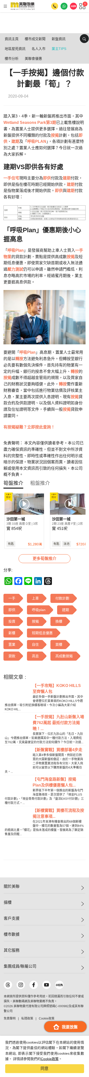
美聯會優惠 (33, 58)
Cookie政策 (50, 1059)
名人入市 (38, 49)
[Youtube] (46, 985)
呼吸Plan (15, 250)
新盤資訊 (59, 39)
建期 (15, 141)
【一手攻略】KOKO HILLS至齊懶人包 (57, 689)
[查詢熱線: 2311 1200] (54, 6)
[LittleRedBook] (59, 985)
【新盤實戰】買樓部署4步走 (57, 750)
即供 (47, 178)
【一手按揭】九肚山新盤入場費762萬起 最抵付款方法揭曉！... (58, 723)
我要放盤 (70, 1027)
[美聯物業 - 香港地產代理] (22, 6)
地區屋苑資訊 (15, 49)
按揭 (55, 135)
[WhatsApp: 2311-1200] (64, 6)
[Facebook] (33, 985)
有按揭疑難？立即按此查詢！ (29, 427)
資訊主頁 (12, 39)
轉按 (19, 359)
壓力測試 (15, 269)
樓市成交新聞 (35, 39)
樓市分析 (12, 58)
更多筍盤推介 (44, 558)
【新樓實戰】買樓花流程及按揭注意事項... (58, 813)
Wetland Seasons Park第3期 (29, 122)
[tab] (13, 483)
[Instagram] (21, 985)
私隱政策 (27, 1018)
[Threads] (8, 985)
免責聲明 (10, 1018)
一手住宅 (11, 178)
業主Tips (59, 49)
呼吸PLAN (36, 141)
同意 (44, 1068)
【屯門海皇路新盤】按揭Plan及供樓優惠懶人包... (54, 782)
